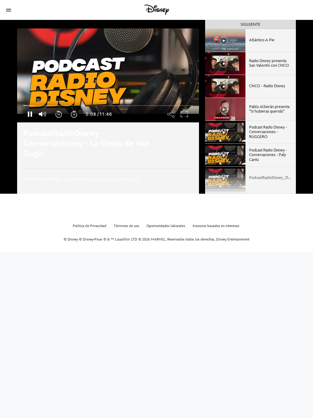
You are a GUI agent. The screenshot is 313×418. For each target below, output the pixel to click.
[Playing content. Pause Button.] (30, 114)
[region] (108, 71)
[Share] (171, 114)
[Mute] (43, 114)
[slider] (108, 105)
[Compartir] (174, 145)
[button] (8, 10)
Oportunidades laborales (165, 226)
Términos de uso (126, 226)
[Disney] (156, 10)
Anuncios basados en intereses (216, 226)
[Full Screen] (185, 114)
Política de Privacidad (89, 226)
